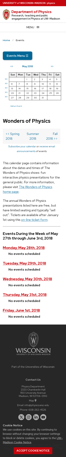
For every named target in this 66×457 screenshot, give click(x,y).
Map (31, 400)
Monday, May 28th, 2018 (24, 247)
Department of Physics (31, 12)
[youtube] (43, 417)
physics (51, 3)
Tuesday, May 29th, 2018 (24, 263)
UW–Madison (24, 3)
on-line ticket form (34, 220)
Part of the (33, 367)
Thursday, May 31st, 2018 (25, 294)
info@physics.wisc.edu (36, 405)
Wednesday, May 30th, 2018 (27, 279)
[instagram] (29, 417)
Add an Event (16, 106)
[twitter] (21, 417)
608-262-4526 (37, 409)
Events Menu (17, 56)
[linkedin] (36, 417)
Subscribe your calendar (22, 146)
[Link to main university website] (33, 356)
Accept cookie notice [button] (33, 450)
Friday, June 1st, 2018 (21, 310)
